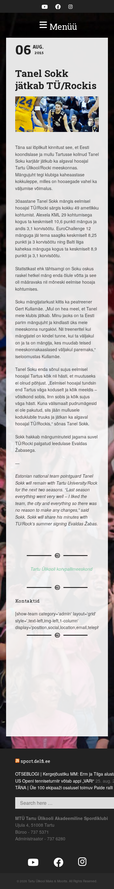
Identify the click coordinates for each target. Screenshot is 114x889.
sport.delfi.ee (35, 761)
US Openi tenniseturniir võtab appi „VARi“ (54, 781)
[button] (57, 27)
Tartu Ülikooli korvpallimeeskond (61, 569)
